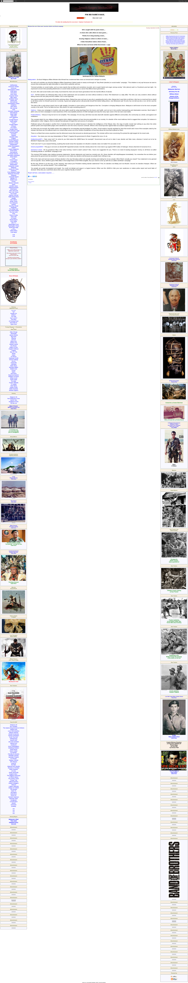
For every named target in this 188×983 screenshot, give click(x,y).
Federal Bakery (36, 115)
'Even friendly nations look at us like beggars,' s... (175, 39)
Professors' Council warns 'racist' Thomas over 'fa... (175, 43)
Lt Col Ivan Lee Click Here (15, 409)
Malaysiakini (13, 164)
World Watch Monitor (13, 229)
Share (31, 176)
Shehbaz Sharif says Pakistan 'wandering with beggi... (175, 41)
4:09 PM (155, 177)
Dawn (14, 118)
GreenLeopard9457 (37, 147)
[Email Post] (158, 177)
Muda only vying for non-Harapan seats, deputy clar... (175, 38)
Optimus (33, 110)
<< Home (29, 182)
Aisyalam (34, 136)
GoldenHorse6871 (37, 139)
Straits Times (13, 201)
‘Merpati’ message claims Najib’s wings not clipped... (175, 37)
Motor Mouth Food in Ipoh (13, 312)
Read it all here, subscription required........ (41, 173)
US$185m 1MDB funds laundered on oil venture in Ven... (176, 36)
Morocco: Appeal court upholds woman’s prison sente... (175, 40)
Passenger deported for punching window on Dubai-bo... (176, 42)
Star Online (13, 200)
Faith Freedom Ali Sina (13, 123)
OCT (32, 94)
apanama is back (37, 150)
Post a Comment (31, 181)
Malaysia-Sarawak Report (14, 176)
